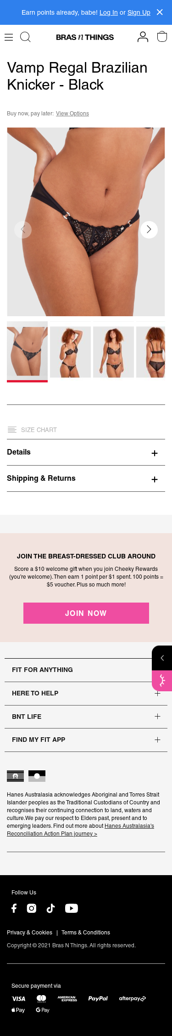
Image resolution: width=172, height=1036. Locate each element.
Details (19, 451)
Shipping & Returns (41, 478)
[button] (149, 230)
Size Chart (39, 430)
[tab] (86, 452)
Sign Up (139, 12)
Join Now (86, 613)
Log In (109, 12)
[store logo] (85, 37)
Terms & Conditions (85, 932)
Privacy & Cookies (29, 932)
